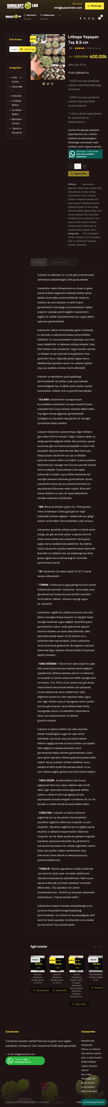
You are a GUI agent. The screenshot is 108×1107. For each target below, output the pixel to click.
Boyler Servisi (87, 1083)
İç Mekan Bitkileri (16, 103)
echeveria (81, 199)
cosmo (84, 195)
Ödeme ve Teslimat (90, 1049)
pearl (96, 214)
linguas (87, 211)
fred (96, 199)
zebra (93, 230)
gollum (71, 203)
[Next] (100, 947)
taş (95, 226)
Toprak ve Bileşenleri (17, 130)
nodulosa (79, 214)
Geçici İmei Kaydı (89, 1091)
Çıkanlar (92, 192)
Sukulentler (88, 226)
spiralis (85, 222)
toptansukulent (75, 230)
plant (80, 218)
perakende (72, 218)
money (71, 214)
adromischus (88, 184)
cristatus (72, 199)
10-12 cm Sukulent (90, 233)
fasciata (89, 199)
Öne (85, 214)
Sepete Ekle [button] (61, 990)
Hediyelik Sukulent (76, 207)
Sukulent (92, 222)
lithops (94, 211)
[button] (59, 16)
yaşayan (86, 230)
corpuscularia (74, 195)
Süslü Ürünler (15, 79)
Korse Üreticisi (88, 1087)
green (77, 203)
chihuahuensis (74, 192)
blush (99, 188)
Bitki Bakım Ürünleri (17, 121)
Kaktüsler (16, 96)
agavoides (72, 188)
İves (90, 207)
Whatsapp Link (88, 1078)
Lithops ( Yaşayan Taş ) (78, 237)
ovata (91, 214)
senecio (71, 222)
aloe (86, 188)
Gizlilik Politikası (88, 1061)
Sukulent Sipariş (75, 226)
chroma (84, 192)
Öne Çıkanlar (94, 237)
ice (86, 207)
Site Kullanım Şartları (91, 1053)
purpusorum (89, 218)
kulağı (95, 207)
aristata (92, 188)
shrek (78, 222)
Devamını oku (42, 990)
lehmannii (72, 211)
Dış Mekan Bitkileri (17, 112)
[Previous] (96, 947)
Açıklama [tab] (38, 262)
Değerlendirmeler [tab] (61, 262)
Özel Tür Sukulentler (77, 241)
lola (100, 211)
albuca (81, 188)
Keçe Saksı (86, 1074)
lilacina (80, 211)
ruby (97, 218)
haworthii (95, 203)
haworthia (85, 203)
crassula (91, 195)
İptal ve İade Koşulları (91, 1057)
